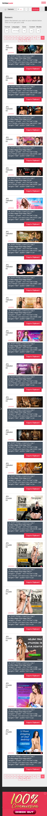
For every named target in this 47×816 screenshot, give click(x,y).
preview (11, 53)
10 (34, 38)
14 (24, 40)
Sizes (24, 27)
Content (31, 27)
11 (38, 38)
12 (43, 38)
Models (38, 27)
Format (7, 27)
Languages (15, 27)
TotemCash (19, 3)
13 (20, 40)
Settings (35, 9)
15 (28, 40)
